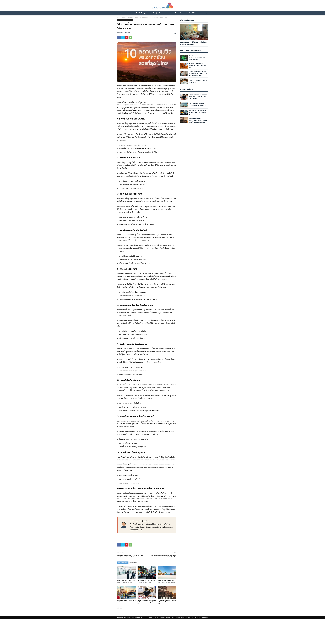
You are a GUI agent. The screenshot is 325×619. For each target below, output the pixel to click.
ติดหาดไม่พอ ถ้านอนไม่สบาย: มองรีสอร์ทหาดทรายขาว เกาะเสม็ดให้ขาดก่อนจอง (166, 582)
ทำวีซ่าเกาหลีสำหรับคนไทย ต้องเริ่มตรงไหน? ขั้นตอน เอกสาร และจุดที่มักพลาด (147, 601)
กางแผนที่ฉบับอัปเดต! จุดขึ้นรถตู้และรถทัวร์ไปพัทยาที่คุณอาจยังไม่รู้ (126, 581)
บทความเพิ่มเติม (133, 563)
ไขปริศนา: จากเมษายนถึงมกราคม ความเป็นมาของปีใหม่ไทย (197, 65)
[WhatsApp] (130, 37)
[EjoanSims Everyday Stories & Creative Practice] (162, 6)
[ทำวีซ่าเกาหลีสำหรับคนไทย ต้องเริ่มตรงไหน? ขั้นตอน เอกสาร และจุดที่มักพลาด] (147, 592)
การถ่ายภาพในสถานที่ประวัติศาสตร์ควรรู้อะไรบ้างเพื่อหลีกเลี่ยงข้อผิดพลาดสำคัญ (167, 601)
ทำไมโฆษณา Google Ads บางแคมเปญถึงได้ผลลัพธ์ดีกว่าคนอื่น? (163, 556)
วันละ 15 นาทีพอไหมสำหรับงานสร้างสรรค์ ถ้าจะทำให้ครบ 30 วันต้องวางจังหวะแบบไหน (198, 73)
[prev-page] (118, 607)
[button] (206, 13)
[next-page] (121, 607)
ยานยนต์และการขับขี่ (176, 13)
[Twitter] (123, 37)
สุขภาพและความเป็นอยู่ (150, 13)
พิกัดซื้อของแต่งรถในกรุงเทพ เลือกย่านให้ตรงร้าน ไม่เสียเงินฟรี (146, 581)
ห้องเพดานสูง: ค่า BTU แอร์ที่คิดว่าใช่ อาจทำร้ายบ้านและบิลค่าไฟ (193, 43)
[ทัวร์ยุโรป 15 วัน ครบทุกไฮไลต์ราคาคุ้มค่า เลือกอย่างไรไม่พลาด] (126, 592)
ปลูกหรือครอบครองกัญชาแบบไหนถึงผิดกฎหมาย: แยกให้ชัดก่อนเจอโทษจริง (197, 58)
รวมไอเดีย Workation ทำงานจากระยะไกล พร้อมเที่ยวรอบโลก (198, 104)
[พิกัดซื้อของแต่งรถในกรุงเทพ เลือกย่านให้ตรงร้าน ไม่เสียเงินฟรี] (147, 572)
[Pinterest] (126, 37)
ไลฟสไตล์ (139, 13)
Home (118, 17)
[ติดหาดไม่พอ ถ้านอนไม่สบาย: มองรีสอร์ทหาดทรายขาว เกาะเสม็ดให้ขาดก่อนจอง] (167, 572)
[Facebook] (119, 37)
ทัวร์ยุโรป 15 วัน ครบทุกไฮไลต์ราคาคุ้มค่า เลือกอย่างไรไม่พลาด (126, 601)
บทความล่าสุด (205, 617)
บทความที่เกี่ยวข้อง (122, 563)
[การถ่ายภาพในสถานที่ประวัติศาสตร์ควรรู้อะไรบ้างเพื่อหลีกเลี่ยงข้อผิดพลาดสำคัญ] (167, 592)
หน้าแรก (132, 13)
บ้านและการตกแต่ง (164, 13)
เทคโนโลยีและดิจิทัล (190, 13)
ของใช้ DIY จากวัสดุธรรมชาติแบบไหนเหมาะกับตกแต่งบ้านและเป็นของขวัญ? (130, 556)
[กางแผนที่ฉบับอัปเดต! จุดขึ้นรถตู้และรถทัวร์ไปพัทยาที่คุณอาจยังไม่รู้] (126, 572)
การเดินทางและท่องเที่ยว (133, 17)
